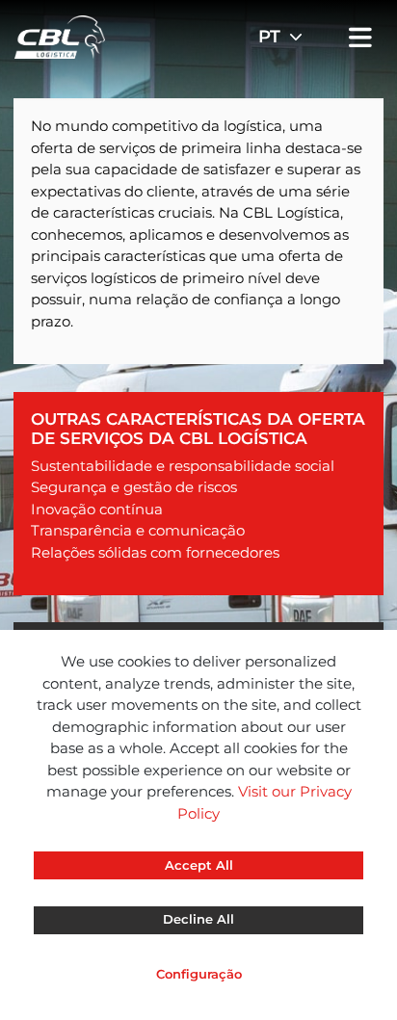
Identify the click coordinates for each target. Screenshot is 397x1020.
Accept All (199, 865)
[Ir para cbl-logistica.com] (59, 35)
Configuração (199, 973)
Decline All (198, 919)
